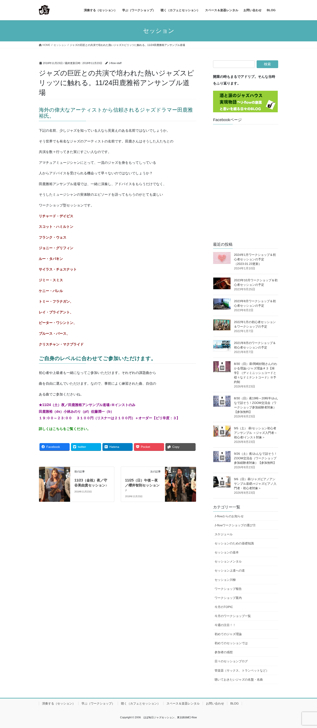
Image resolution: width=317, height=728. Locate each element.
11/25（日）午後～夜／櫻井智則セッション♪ (142, 485)
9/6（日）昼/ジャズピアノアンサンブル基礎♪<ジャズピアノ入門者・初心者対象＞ (255, 483)
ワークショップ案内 (228, 598)
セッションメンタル (228, 561)
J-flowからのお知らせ (229, 516)
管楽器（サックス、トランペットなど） (242, 670)
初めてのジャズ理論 (228, 634)
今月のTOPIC (224, 607)
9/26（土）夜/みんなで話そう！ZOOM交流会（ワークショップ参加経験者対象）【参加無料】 (255, 458)
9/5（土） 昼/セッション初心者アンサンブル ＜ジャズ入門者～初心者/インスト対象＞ (255, 432)
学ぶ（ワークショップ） (98, 703)
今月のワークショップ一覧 (233, 616)
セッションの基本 (227, 552)
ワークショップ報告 (228, 589)
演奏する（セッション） (58, 703)
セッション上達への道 (230, 570)
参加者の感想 (224, 652)
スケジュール (224, 534)
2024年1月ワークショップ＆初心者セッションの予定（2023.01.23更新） (255, 259)
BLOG (234, 703)
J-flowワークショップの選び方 (235, 525)
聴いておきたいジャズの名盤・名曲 (239, 679)
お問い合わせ (215, 703)
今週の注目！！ (225, 625)
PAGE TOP (305, 702)
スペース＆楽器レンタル (183, 703)
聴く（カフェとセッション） (140, 703)
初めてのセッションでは (231, 643)
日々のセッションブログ (231, 661)
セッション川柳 (225, 579)
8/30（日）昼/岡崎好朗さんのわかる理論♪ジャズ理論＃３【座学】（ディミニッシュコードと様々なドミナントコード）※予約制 (255, 373)
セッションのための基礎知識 (234, 543)
